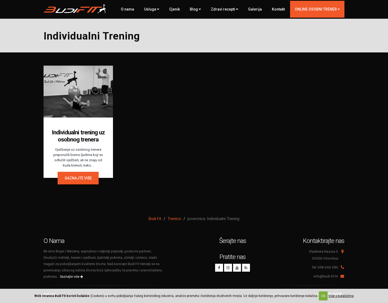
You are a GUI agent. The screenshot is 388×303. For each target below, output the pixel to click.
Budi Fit (155, 218)
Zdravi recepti (223, 9)
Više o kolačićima (341, 296)
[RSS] (246, 268)
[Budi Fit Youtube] (237, 268)
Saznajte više (78, 178)
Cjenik (174, 9)
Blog (194, 9)
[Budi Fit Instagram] (228, 268)
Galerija (255, 9)
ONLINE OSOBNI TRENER (316, 9)
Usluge (150, 9)
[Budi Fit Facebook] (219, 268)
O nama (127, 9)
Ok (323, 296)
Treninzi (174, 218)
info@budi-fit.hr (326, 276)
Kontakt (278, 9)
